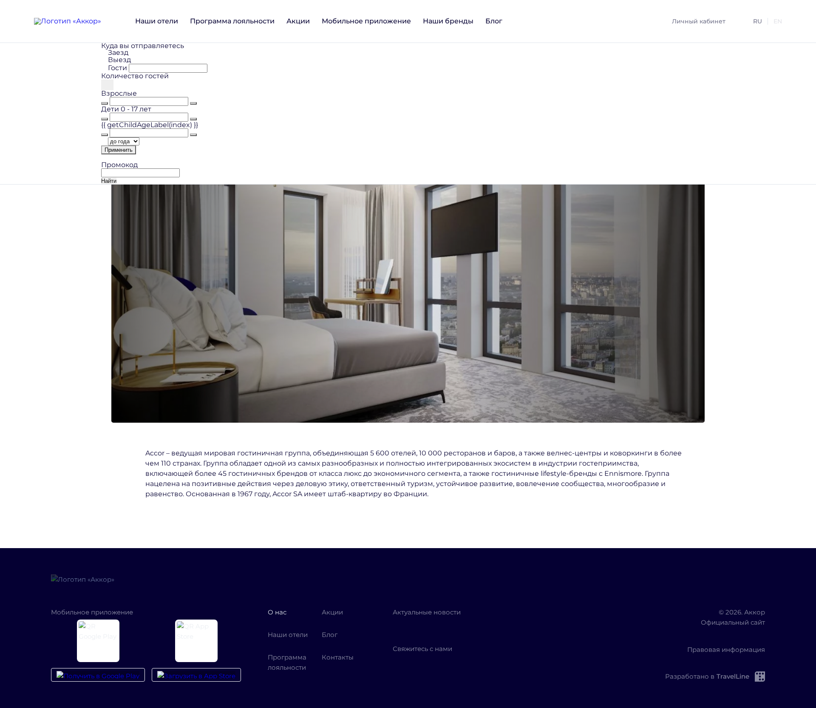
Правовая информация (726, 649)
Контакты (338, 657)
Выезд (119, 60)
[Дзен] (424, 625)
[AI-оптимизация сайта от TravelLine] (758, 676)
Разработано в (707, 676)
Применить (119, 150)
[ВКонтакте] (399, 625)
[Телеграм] (449, 625)
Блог (493, 21)
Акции (298, 21)
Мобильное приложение (366, 21)
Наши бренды (448, 21)
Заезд (118, 52)
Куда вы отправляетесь (142, 46)
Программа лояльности (232, 21)
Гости (117, 68)
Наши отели (156, 21)
